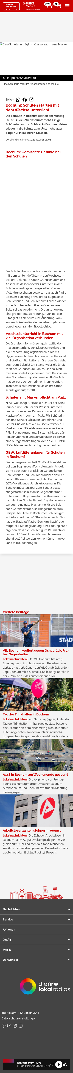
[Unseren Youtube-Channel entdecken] (9, 1026)
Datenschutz (28, 1012)
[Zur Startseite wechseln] (11, 6)
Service (8, 919)
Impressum (8, 1012)
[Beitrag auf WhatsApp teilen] (18, 100)
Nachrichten (11, 909)
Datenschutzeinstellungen (18, 1018)
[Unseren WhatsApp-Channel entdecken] (3, 1026)
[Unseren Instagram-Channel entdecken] (20, 1026)
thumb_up (65, 1064)
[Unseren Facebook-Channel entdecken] (15, 1026)
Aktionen (9, 929)
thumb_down (52, 1064)
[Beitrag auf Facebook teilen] (25, 100)
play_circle (59, 1064)
